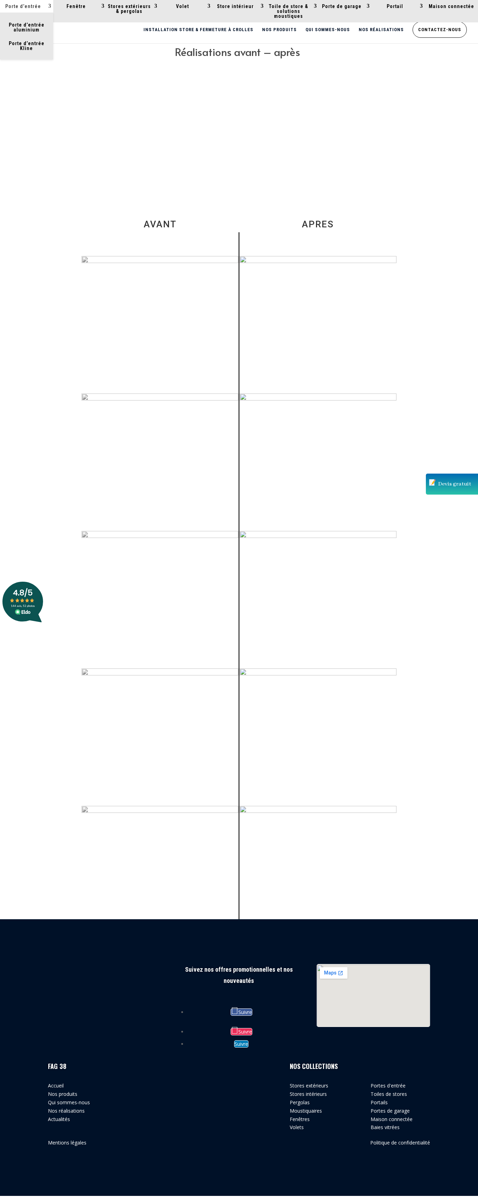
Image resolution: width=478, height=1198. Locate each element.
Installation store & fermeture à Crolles (198, 29)
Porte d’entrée (23, 6)
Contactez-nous (439, 29)
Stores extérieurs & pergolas (129, 8)
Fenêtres (300, 1119)
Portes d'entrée (388, 1085)
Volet (182, 6)
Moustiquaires (306, 1110)
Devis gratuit (454, 484)
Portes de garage (390, 1110)
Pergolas (300, 1102)
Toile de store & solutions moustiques (288, 11)
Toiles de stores (389, 1094)
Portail (395, 6)
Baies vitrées (385, 1127)
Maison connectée (451, 6)
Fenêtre (76, 6)
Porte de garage (341, 6)
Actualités (59, 1119)
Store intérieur (235, 6)
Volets (297, 1127)
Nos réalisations (381, 29)
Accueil (56, 1085)
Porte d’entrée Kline (26, 46)
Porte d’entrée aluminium (26, 27)
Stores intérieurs (308, 1094)
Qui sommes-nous (327, 29)
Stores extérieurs (309, 1085)
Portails (379, 1102)
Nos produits (279, 29)
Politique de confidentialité (400, 1142)
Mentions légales (67, 1142)
